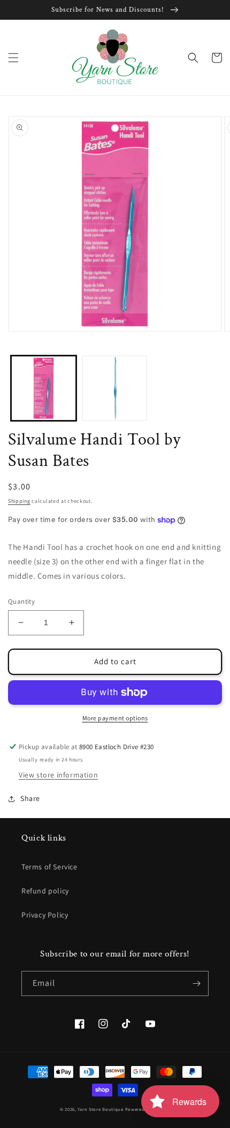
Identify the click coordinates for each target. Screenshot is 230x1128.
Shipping (19, 500)
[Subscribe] (196, 983)
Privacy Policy (44, 915)
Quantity (21, 601)
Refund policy (45, 891)
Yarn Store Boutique (100, 1109)
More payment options (115, 718)
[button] (13, 57)
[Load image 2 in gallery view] (115, 388)
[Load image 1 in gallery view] (43, 388)
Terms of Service (49, 867)
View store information (58, 775)
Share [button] (30, 798)
